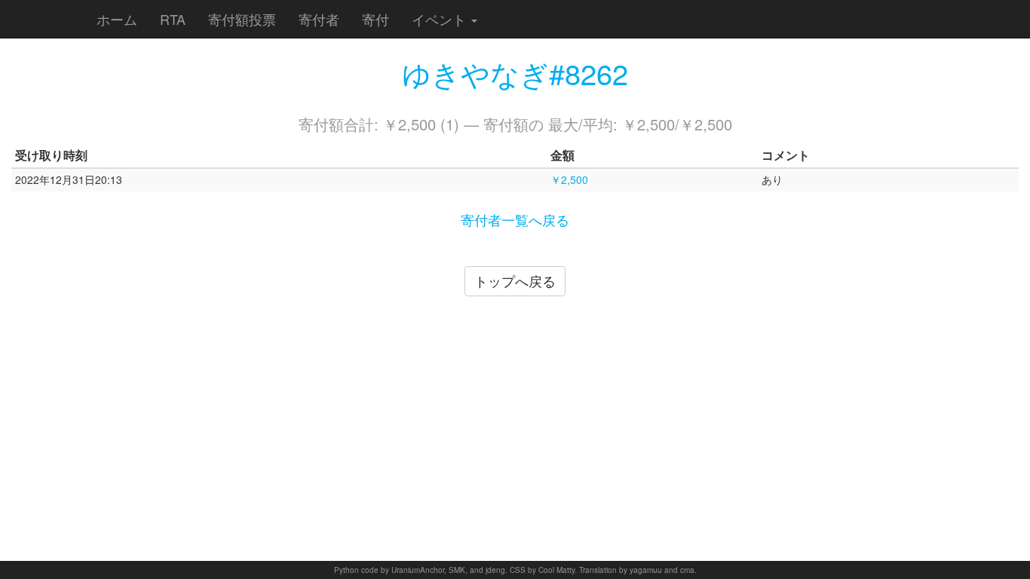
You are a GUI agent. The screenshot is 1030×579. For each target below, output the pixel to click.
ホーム (117, 19)
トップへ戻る (515, 280)
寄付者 (319, 19)
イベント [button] (441, 19)
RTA (172, 19)
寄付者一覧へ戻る (515, 219)
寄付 (375, 19)
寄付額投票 (242, 19)
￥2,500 (569, 179)
